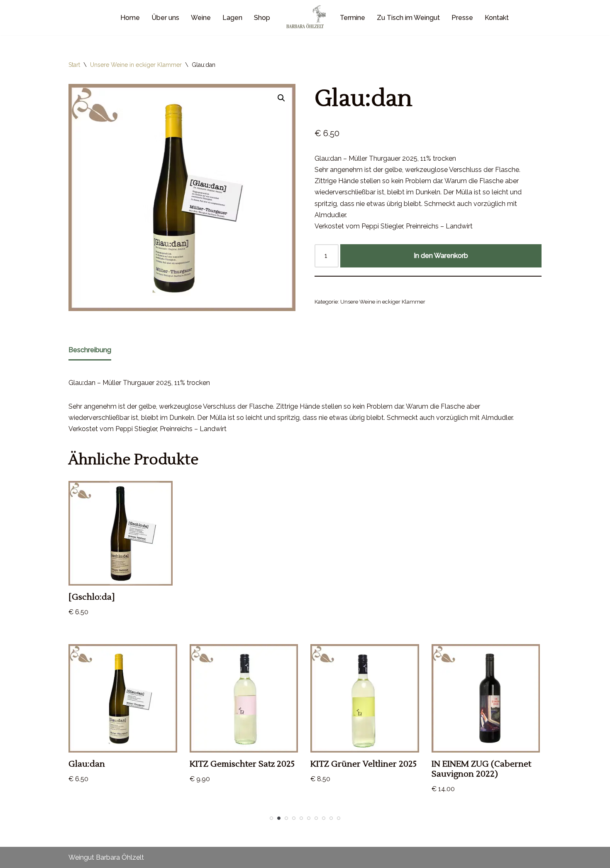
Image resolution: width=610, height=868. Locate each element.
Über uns (165, 18)
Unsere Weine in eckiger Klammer (136, 64)
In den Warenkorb (441, 256)
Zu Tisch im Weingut (408, 18)
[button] (281, 98)
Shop (262, 18)
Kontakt (497, 18)
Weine (201, 18)
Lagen (232, 18)
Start (74, 64)
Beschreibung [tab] (89, 350)
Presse (462, 18)
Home (130, 18)
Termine (352, 18)
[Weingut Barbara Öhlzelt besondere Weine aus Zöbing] (305, 18)
